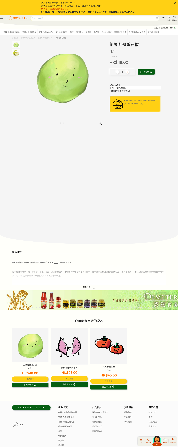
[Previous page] (22, 84)
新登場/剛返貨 (153, 32)
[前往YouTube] (21, 424)
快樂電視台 (97, 431)
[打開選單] (1, 17)
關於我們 (152, 412)
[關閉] (175, 3)
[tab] (60, 123)
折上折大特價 (106, 32)
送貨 (150, 417)
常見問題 (128, 417)
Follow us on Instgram (31, 408)
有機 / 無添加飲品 (46, 32)
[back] (6, 17)
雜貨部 (88, 32)
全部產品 (15, 38)
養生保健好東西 (61, 32)
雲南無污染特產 (120, 32)
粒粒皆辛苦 (97, 426)
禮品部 (96, 32)
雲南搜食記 (97, 421)
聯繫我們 (128, 421)
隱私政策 (152, 426)
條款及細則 (153, 421)
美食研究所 (97, 417)
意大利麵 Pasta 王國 (137, 32)
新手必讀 (157, 28)
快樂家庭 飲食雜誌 (100, 412)
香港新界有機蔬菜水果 (45, 38)
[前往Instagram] (15, 424)
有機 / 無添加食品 (29, 32)
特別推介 (79, 32)
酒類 (71, 32)
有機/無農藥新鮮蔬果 (12, 32)
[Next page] (101, 84)
